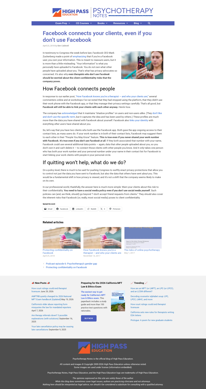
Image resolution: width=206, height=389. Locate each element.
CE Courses (82, 23)
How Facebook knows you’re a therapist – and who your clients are (102, 251)
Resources (119, 23)
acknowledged (69, 113)
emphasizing (79, 56)
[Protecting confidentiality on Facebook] (62, 238)
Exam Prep (61, 23)
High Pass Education (123, 359)
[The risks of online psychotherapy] (143, 238)
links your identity (139, 120)
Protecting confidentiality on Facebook (66, 267)
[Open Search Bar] (149, 23)
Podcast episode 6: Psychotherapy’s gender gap (71, 263)
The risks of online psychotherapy (142, 250)
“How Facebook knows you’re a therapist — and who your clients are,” (112, 96)
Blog (136, 23)
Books (101, 23)
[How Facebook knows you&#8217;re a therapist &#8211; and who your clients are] (102, 238)
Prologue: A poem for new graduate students (151, 320)
